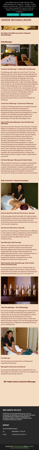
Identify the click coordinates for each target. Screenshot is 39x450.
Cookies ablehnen (26, 14)
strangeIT (31, 446)
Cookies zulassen (13, 14)
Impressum (13, 448)
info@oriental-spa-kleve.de (19, 434)
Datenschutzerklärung (23, 448)
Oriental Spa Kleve (18, 446)
